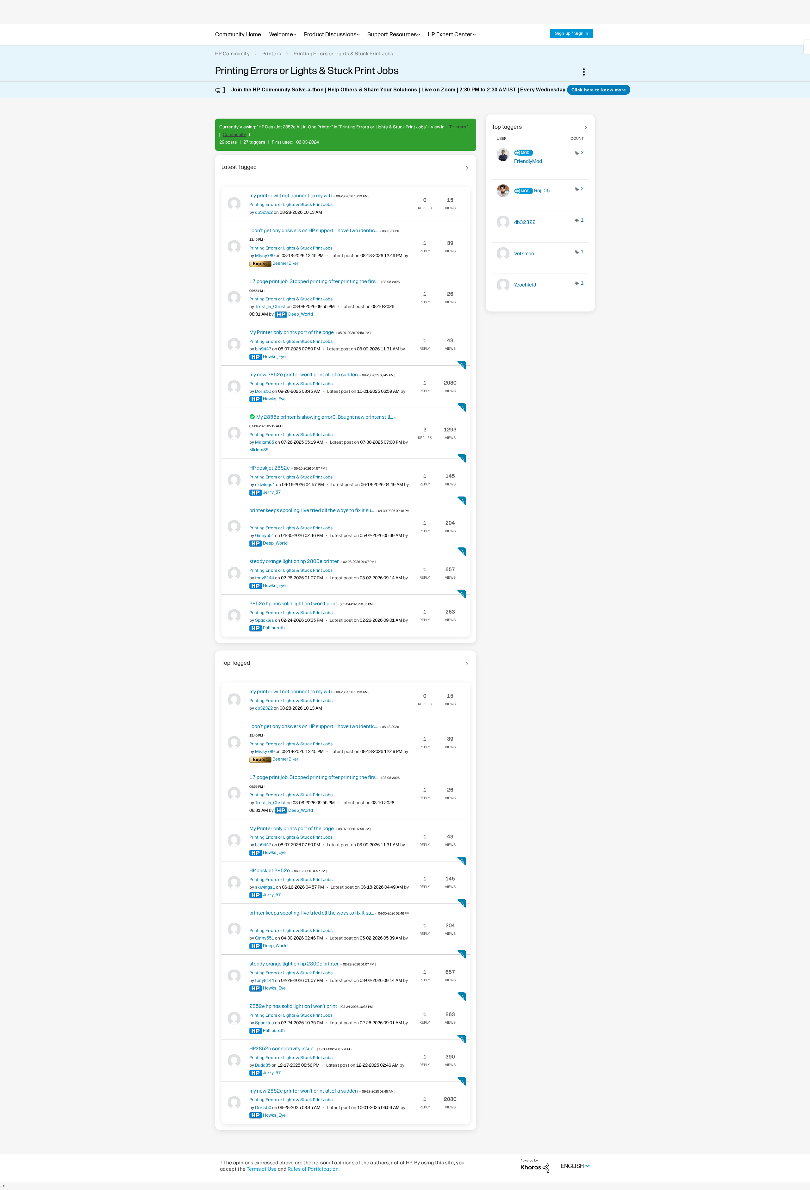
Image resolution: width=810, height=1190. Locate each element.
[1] (807, 47)
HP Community (232, 54)
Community (234, 134)
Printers (271, 54)
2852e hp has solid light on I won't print (311, 604)
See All (345, 165)
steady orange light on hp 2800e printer (312, 561)
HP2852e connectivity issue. (300, 1048)
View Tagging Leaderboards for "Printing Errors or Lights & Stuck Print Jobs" (540, 124)
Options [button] (587, 72)
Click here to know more (598, 89)
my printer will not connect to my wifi (309, 196)
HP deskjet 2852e (288, 468)
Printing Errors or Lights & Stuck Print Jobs (343, 54)
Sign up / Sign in (571, 33)
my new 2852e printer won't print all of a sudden (322, 375)
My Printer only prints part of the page (310, 332)
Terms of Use (262, 1169)
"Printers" (458, 127)
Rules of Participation (313, 1169)
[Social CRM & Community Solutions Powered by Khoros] (535, 1165)
